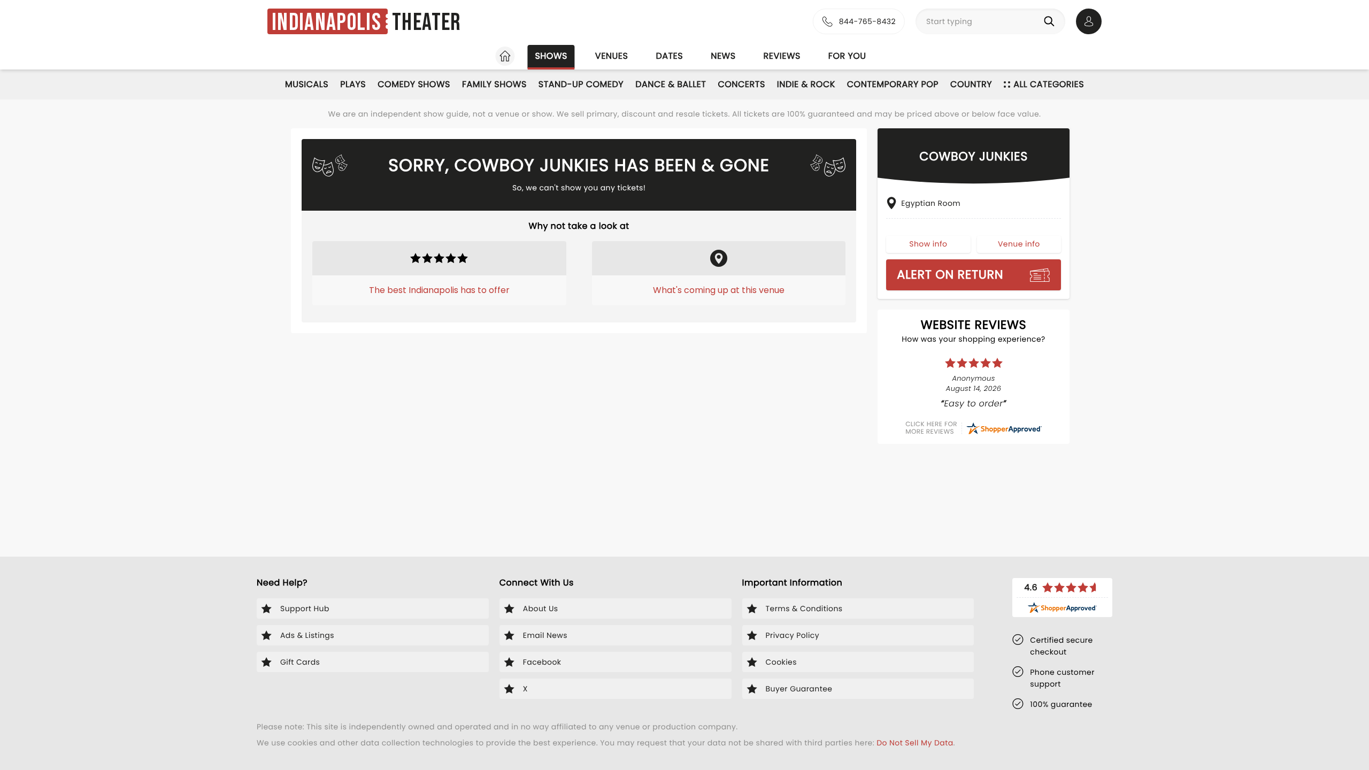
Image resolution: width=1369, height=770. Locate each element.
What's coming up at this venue (719, 290)
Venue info (1019, 243)
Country (971, 84)
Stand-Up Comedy (581, 84)
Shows (551, 56)
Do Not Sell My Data (914, 742)
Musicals (306, 84)
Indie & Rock (806, 84)
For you (847, 56)
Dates (669, 56)
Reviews (782, 56)
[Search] (1051, 21)
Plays (353, 84)
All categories (1048, 84)
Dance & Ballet (670, 84)
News (723, 56)
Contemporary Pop (893, 84)
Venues (611, 56)
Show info (928, 243)
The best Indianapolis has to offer (439, 290)
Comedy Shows (414, 84)
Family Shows (494, 84)
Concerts (741, 84)
